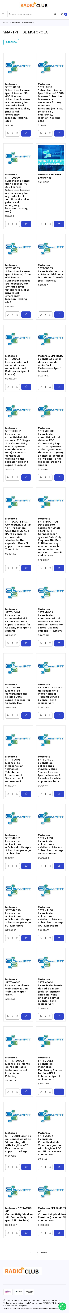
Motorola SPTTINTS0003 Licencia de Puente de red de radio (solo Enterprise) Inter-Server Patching (17, 1067)
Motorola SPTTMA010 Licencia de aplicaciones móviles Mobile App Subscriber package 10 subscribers (51, 844)
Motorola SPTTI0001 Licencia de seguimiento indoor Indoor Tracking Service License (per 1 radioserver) (50, 694)
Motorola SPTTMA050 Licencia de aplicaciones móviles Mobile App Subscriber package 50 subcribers (18, 916)
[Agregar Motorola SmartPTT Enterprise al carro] (59, 224)
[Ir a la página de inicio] (34, 5)
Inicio (5, 23)
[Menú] (3, 14)
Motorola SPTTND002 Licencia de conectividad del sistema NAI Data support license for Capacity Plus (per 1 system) (18, 620)
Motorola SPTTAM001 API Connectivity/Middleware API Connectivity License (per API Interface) (21, 1214)
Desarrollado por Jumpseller (46, 1308)
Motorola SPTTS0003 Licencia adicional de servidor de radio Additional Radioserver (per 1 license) (17, 365)
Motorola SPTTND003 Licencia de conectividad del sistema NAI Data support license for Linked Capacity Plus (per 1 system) (50, 620)
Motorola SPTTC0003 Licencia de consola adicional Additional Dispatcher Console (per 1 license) (51, 273)
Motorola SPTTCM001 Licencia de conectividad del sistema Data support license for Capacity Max (17, 694)
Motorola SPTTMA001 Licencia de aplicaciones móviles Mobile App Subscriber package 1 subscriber (18, 844)
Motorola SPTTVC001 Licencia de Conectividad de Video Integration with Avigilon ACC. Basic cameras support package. (18, 1142)
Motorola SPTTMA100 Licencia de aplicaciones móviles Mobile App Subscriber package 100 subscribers (51, 916)
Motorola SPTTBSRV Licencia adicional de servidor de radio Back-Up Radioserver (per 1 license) (51, 363)
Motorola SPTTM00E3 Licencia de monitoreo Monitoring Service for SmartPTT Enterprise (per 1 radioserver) (50, 1068)
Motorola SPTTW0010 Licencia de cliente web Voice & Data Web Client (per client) (17, 987)
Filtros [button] (12, 42)
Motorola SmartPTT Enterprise (50, 176)
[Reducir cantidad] (7, 133)
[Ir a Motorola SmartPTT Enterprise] (51, 158)
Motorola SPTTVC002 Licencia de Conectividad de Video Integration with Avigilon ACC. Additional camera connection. (50, 1143)
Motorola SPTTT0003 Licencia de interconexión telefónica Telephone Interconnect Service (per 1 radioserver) (14, 769)
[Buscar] (55, 14)
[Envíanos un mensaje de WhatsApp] (62, 1306)
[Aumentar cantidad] (17, 133)
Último (44, 1253)
